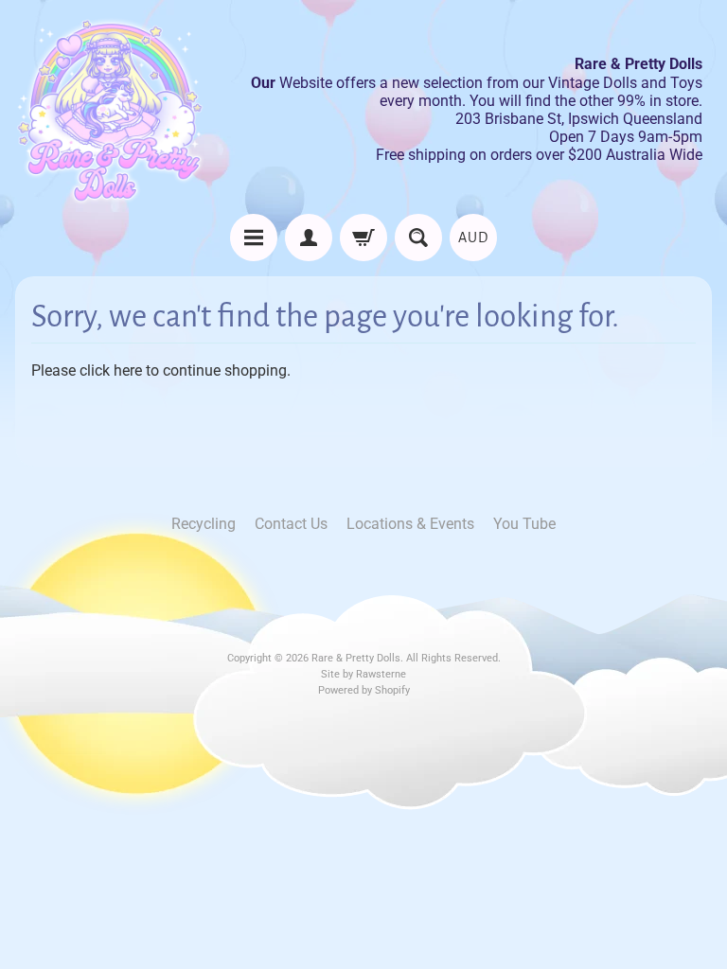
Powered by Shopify (364, 690)
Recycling (203, 524)
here (128, 370)
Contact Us (291, 524)
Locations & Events (410, 524)
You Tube (524, 524)
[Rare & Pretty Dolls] (109, 109)
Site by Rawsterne (363, 674)
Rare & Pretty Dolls (355, 658)
